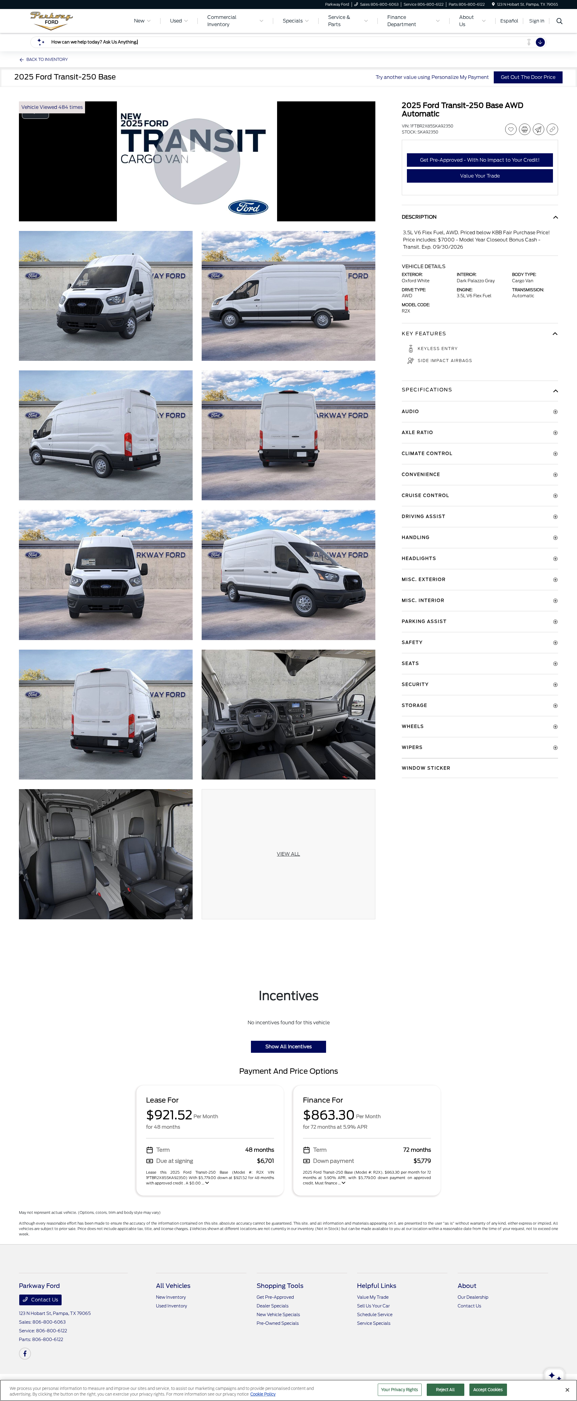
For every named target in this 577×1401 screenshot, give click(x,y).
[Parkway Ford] (70, 20)
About (467, 1285)
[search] (560, 22)
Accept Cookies (488, 1390)
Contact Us (44, 1300)
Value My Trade (373, 1297)
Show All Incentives (288, 1046)
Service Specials (373, 1323)
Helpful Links (376, 1285)
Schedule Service (374, 1314)
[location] (493, 4)
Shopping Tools (280, 1285)
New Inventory (171, 1297)
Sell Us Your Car (373, 1306)
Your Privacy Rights (399, 1390)
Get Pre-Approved (275, 1297)
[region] (288, 1390)
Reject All (445, 1390)
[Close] (567, 1390)
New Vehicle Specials (278, 1314)
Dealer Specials (272, 1306)
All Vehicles (173, 1285)
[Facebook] (25, 1354)
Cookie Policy (263, 1394)
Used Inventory (171, 1306)
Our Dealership (473, 1297)
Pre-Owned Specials (278, 1323)
